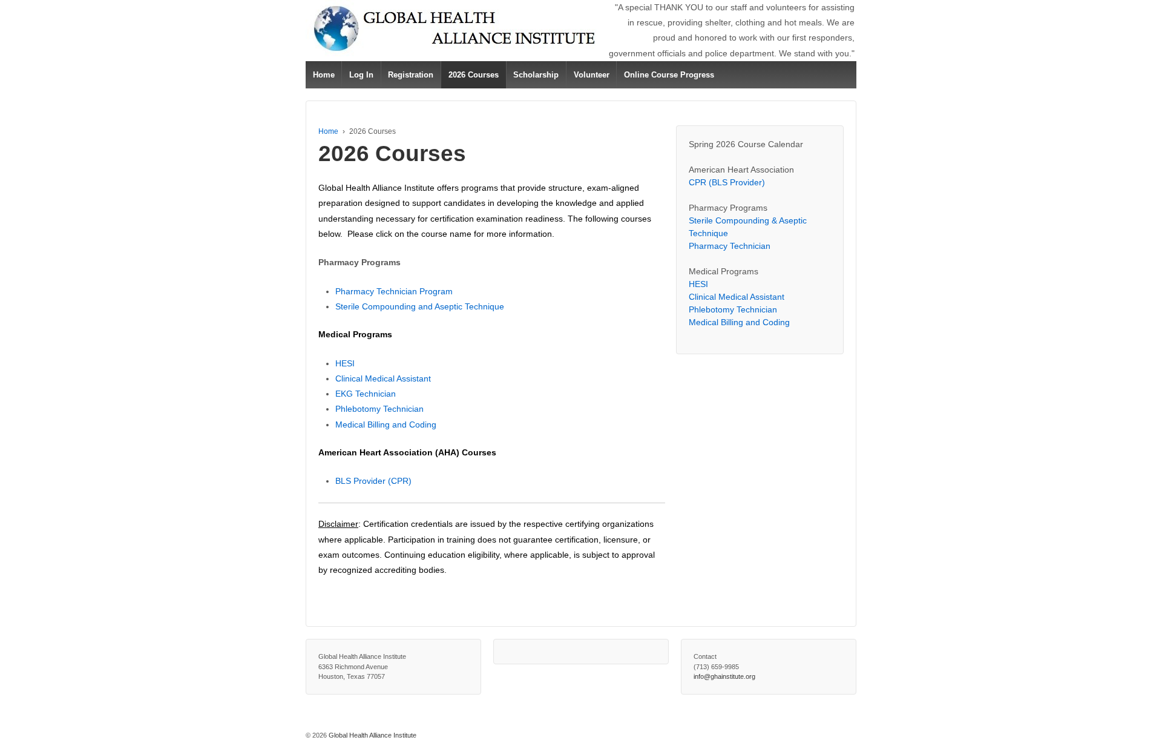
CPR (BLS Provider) (727, 182)
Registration (410, 74)
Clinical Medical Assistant (383, 378)
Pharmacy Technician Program (394, 291)
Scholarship (536, 74)
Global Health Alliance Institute (371, 735)
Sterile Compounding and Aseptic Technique (419, 306)
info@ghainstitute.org (724, 676)
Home (324, 74)
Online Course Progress (669, 74)
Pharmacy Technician (729, 246)
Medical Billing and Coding (385, 424)
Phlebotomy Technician (379, 409)
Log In (361, 74)
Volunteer (591, 74)
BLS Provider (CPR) (373, 481)
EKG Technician (365, 393)
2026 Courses (473, 74)
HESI (345, 363)
